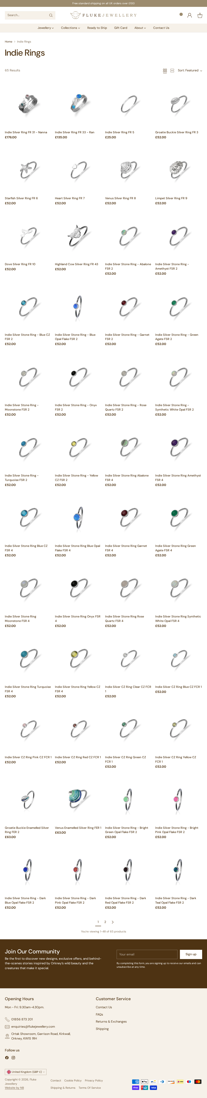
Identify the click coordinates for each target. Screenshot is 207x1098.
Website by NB (14, 1088)
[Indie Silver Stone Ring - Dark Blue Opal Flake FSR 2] (28, 870)
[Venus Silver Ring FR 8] (128, 170)
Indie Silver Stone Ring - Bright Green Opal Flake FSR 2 (126, 830)
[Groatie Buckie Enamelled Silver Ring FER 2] (28, 800)
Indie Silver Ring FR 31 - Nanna (26, 132)
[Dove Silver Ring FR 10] (28, 236)
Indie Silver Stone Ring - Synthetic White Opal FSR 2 (174, 407)
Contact (56, 1080)
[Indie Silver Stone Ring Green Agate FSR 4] (178, 518)
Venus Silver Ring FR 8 (120, 198)
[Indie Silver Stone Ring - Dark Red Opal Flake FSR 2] (128, 870)
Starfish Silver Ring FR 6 (21, 198)
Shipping (102, 1029)
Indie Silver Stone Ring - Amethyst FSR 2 (172, 266)
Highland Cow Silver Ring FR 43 (76, 264)
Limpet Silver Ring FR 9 (171, 198)
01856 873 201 (22, 1019)
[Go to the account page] (189, 15)
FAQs (99, 1014)
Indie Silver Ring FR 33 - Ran (74, 132)
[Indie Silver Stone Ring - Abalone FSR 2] (128, 236)
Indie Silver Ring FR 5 (119, 132)
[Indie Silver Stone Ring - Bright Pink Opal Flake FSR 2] (178, 800)
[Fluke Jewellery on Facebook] (6, 1058)
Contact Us (104, 1007)
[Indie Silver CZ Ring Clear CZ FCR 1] (128, 659)
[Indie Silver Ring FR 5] (128, 104)
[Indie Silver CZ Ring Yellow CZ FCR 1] (178, 729)
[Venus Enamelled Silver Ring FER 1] (78, 800)
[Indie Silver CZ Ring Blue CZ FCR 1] (178, 659)
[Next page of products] (112, 922)
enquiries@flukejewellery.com (33, 1027)
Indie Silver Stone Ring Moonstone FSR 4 (20, 618)
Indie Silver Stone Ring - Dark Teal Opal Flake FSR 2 (175, 900)
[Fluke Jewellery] (103, 15)
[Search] (50, 15)
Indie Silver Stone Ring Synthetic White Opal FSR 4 (178, 618)
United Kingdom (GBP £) (27, 1072)
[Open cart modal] (200, 15)
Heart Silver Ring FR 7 (70, 198)
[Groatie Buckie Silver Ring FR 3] (178, 104)
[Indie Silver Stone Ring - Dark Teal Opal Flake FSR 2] (178, 870)
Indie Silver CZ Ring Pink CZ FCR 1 (28, 757)
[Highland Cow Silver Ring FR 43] (78, 236)
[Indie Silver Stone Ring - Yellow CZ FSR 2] (78, 447)
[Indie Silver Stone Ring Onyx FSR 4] (78, 588)
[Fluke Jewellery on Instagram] (13, 1058)
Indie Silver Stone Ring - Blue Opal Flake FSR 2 (75, 337)
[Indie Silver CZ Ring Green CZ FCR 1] (128, 729)
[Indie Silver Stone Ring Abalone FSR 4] (128, 447)
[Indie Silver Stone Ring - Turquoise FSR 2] (28, 447)
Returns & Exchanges (111, 1022)
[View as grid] (165, 70)
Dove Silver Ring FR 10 (20, 264)
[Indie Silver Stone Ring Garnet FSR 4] (128, 518)
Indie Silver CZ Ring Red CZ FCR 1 (78, 757)
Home (8, 41)
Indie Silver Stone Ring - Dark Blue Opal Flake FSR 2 (25, 900)
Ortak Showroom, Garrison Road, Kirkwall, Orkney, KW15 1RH (41, 1036)
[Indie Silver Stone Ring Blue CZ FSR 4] (28, 518)
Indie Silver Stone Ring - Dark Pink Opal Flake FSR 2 (75, 900)
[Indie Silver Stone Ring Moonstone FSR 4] (28, 588)
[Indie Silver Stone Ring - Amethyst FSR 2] (178, 236)
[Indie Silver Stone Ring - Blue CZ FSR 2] (28, 307)
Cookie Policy (73, 1080)
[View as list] (172, 70)
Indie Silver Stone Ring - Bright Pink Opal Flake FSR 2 (176, 830)
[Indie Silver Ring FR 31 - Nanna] (28, 104)
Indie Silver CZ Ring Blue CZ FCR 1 (178, 687)
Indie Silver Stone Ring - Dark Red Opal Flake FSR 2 (125, 900)
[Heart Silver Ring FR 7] (78, 170)
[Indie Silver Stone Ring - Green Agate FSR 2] (178, 307)
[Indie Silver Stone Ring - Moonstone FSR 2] (28, 377)
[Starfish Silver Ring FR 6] (28, 170)
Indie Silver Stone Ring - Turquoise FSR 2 (22, 477)
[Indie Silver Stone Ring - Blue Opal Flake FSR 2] (78, 307)
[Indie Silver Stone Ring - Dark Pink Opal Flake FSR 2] (78, 870)
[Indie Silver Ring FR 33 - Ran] (78, 104)
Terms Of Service (90, 1088)
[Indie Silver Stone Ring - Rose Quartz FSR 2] (128, 377)
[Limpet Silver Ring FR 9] (178, 170)
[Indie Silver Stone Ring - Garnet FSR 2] (128, 307)
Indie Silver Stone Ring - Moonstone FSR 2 (22, 407)
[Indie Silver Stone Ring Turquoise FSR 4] (28, 659)
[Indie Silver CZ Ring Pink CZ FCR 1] (28, 729)
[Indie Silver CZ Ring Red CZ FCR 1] (78, 729)
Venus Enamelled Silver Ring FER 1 (78, 828)
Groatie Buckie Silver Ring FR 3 (176, 132)
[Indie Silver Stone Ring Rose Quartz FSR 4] (128, 588)
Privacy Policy (94, 1080)
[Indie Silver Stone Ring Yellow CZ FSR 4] (78, 659)
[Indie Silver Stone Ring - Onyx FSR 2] (78, 377)
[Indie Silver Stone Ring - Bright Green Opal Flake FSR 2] (128, 800)
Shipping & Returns (63, 1088)
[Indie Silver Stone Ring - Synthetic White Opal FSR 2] (178, 377)
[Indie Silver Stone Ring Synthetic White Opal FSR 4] (178, 588)
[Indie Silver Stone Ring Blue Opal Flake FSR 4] (78, 518)
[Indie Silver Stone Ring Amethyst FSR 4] (178, 447)
